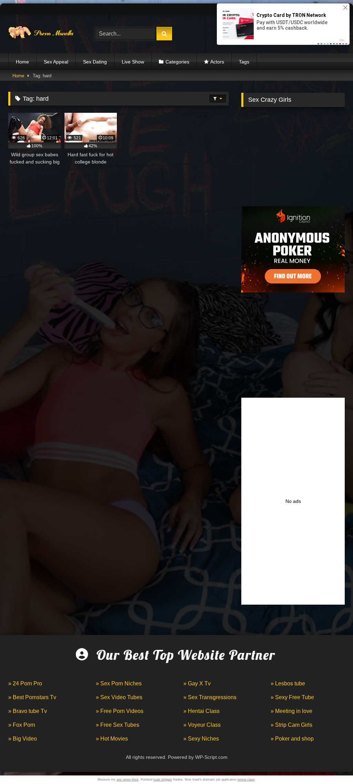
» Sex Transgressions (209, 697)
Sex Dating (95, 61)
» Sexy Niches (201, 739)
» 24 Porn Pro (25, 683)
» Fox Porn (21, 725)
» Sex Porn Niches (119, 683)
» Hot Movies (112, 739)
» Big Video (22, 739)
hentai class (246, 779)
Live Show (133, 61)
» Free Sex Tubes (117, 725)
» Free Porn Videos (119, 711)
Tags (244, 61)
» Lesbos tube (288, 683)
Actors (217, 61)
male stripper (162, 779)
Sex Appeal (56, 61)
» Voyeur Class (202, 725)
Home (22, 61)
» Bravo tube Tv (27, 711)
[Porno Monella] (44, 34)
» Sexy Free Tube (292, 697)
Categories (177, 61)
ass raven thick (128, 779)
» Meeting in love (291, 711)
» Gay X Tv (197, 683)
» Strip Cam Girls (291, 725)
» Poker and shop (292, 739)
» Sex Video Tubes (119, 697)
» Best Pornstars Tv (32, 697)
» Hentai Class (201, 711)
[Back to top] (331, 763)
